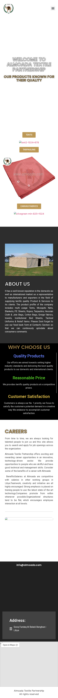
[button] (53, 8)
